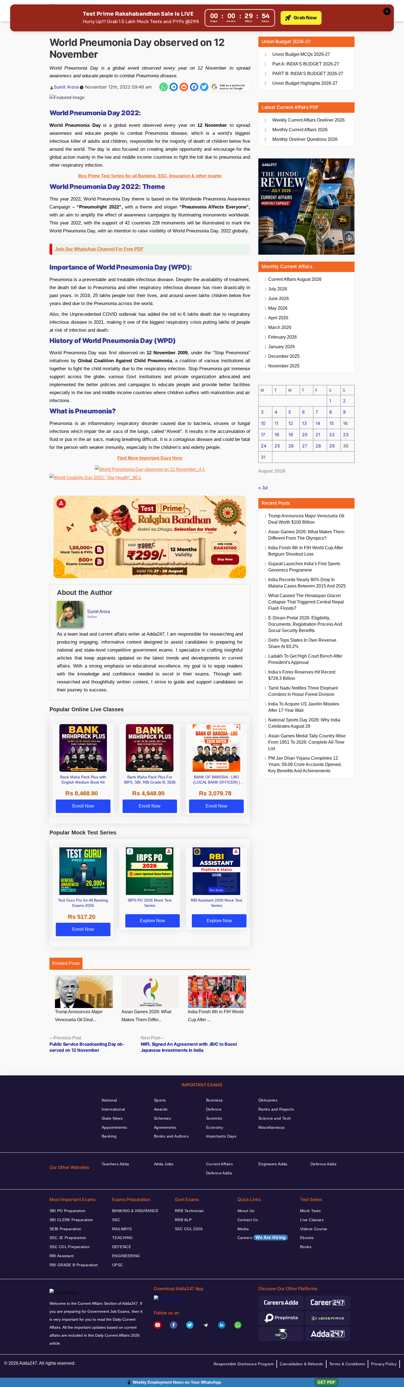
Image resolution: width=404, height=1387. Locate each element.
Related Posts (66, 963)
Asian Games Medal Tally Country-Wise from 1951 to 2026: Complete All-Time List (307, 742)
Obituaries (267, 1100)
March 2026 (279, 327)
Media (243, 1229)
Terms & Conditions (347, 1364)
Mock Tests (310, 1211)
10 (263, 423)
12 (290, 423)
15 (331, 423)
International (113, 1109)
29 (332, 446)
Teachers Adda (115, 1164)
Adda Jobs (163, 1164)
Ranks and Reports (276, 1109)
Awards (161, 1109)
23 (345, 434)
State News (112, 1118)
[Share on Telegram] (174, 87)
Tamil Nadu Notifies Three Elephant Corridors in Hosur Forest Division (303, 691)
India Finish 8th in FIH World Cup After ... (215, 1015)
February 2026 (282, 337)
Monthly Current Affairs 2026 (300, 129)
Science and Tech (274, 1118)
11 (276, 423)
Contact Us (247, 1220)
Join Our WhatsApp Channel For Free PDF (99, 249)
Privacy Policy (384, 1364)
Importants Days (221, 1136)
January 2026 (281, 346)
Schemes (162, 1118)
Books (305, 1247)
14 (318, 423)
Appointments (114, 1127)
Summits (214, 1118)
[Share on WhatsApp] (163, 87)
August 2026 (295, 279)
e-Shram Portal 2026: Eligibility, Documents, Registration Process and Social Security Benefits (305, 624)
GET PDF (326, 1382)
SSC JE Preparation (67, 1237)
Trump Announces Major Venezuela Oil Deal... (79, 1015)
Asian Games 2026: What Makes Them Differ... (146, 1015)
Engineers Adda (272, 1164)
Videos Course (313, 1229)
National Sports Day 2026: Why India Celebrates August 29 (304, 723)
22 (332, 434)
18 (277, 434)
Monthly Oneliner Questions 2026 (304, 139)
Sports (160, 1100)
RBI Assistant (61, 1256)
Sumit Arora (66, 87)
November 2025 (284, 366)
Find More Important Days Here (149, 458)
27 (304, 446)
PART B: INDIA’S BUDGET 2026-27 (307, 73)
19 (290, 434)
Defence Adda (219, 1173)
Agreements (165, 1127)
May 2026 (277, 308)
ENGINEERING (126, 1256)
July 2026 (277, 289)
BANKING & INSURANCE (135, 1211)
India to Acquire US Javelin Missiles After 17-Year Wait (303, 707)
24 (263, 446)
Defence (214, 1109)
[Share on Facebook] (194, 87)
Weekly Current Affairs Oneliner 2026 (308, 120)
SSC (116, 1220)
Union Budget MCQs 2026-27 (301, 54)
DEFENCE (121, 1247)
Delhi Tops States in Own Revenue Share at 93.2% (302, 643)
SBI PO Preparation (67, 1211)
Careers (261, 1237)
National (109, 1100)
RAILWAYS (122, 1229)
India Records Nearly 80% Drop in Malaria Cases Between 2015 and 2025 (307, 582)
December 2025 (284, 356)
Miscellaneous (271, 1127)
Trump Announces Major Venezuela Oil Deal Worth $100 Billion (306, 518)
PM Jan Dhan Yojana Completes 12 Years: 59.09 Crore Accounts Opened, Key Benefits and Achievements (305, 764)
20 (305, 434)
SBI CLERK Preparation (71, 1220)
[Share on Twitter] (204, 87)
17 (263, 434)
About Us (245, 1211)
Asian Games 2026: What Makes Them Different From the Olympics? (306, 534)
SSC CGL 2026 (189, 1229)
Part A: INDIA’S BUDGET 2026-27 (305, 64)
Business (214, 1100)
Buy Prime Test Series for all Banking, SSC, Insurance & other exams (150, 176)
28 (318, 446)
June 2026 (278, 298)
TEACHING (122, 1237)
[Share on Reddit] (184, 87)
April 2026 (278, 317)
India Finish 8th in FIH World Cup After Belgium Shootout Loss (305, 550)
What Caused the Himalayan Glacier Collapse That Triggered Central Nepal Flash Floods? (306, 602)
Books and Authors (171, 1136)
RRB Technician (189, 1211)
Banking (109, 1136)
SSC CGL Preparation (69, 1247)
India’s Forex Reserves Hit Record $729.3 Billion (301, 675)
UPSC (117, 1265)
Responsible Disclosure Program (244, 1364)
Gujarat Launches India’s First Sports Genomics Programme (304, 566)
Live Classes (311, 1220)
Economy (214, 1127)
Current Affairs (219, 1164)
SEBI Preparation (65, 1229)
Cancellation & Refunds (301, 1364)
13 (304, 423)
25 (277, 446)
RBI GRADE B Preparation (73, 1265)
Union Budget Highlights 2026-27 (304, 83)
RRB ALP (183, 1220)
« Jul (263, 487)
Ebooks (307, 1237)
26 (291, 446)
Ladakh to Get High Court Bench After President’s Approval (305, 659)
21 (318, 434)
